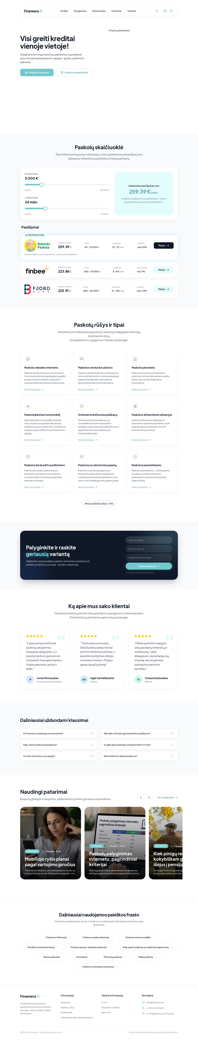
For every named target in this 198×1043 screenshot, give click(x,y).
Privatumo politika (110, 1007)
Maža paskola (145, 956)
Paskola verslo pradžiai (138, 937)
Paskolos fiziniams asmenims (98, 966)
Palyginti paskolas (39, 72)
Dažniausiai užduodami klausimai (77, 1017)
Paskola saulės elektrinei (96, 937)
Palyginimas (80, 11)
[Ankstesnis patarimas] (140, 797)
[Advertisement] (99, 113)
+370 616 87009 (155, 1008)
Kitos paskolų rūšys (99, 503)
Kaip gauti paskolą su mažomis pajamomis (146, 947)
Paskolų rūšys (99, 11)
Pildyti (161, 245)
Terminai (131, 11)
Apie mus (65, 1002)
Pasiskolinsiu (31, 173)
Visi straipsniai (165, 797)
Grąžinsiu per (31, 197)
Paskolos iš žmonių (56, 937)
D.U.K (104, 1002)
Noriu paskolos (51, 956)
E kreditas (81, 956)
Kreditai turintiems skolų (41, 947)
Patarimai (116, 11)
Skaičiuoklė (66, 1012)
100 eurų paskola (112, 956)
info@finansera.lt (155, 1002)
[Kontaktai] (165, 11)
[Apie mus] (171, 11)
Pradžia (64, 11)
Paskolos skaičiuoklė (76, 72)
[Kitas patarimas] (149, 797)
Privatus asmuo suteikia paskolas (89, 947)
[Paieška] (157, 11)
